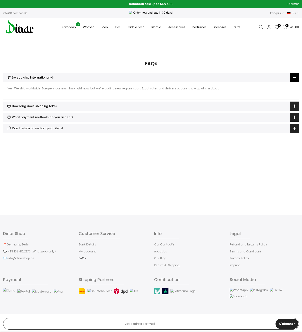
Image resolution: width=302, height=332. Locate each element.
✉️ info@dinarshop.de (18, 258)
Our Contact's (164, 244)
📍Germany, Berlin (16, 244)
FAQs (82, 258)
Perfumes (199, 27)
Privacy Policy (239, 258)
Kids (118, 27)
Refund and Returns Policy (248, 244)
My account (87, 251)
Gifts (237, 27)
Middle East (136, 27)
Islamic (156, 27)
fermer (10, 4)
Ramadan (70, 27)
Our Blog (160, 258)
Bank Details (87, 244)
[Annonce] (151, 4)
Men (105, 27)
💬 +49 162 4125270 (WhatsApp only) (29, 251)
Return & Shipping (167, 265)
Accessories (176, 27)
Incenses (220, 27)
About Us (160, 251)
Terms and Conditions (246, 251)
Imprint (235, 265)
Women (89, 27)
